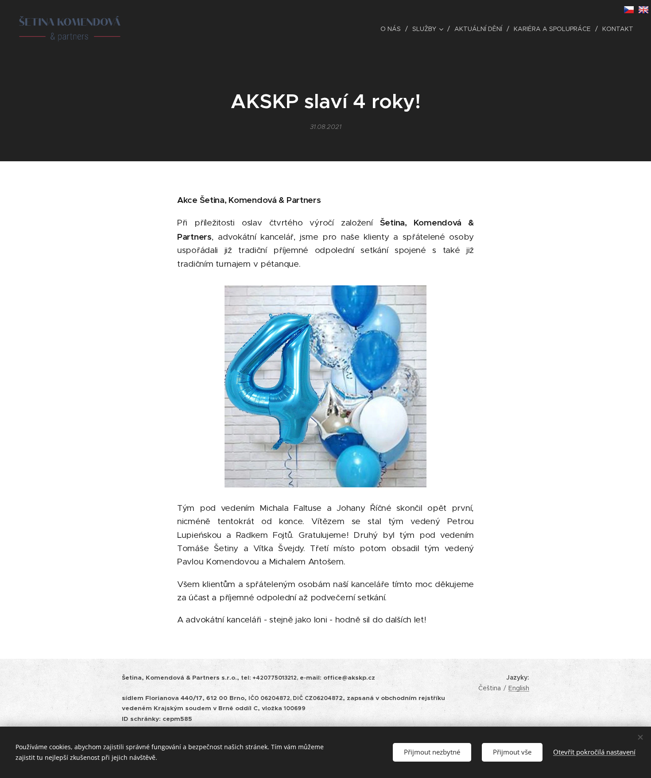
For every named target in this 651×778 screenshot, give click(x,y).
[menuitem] (393, 29)
